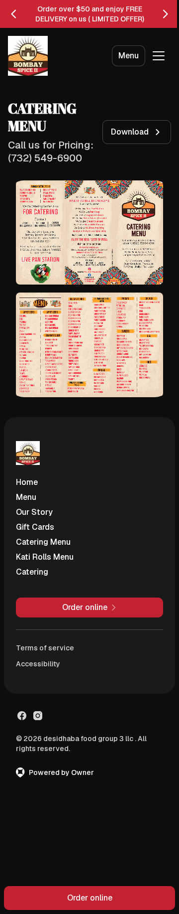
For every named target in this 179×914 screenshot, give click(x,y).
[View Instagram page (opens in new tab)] (38, 716)
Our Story (34, 512)
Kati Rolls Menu (45, 557)
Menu (128, 55)
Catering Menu (43, 542)
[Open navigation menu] (159, 56)
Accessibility (38, 663)
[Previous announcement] (14, 14)
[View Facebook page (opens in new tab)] (22, 716)
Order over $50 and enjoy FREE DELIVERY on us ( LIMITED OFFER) (89, 13)
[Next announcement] (165, 14)
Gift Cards (35, 527)
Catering (32, 572)
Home (27, 482)
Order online (89, 898)
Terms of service (45, 647)
